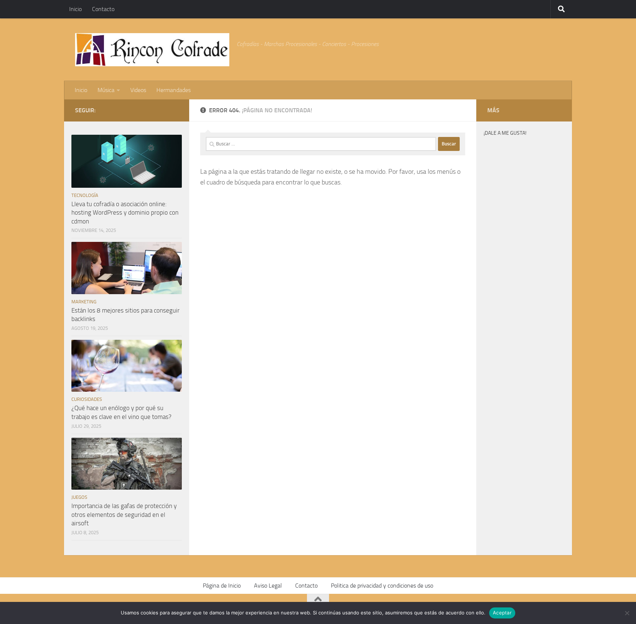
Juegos (79, 497)
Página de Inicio (222, 585)
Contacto (103, 9)
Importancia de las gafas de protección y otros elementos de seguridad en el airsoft (124, 514)
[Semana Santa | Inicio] (152, 49)
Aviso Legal (268, 585)
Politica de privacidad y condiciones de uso (382, 585)
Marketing (83, 301)
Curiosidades (86, 399)
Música (106, 90)
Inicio (75, 9)
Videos (138, 90)
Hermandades (173, 90)
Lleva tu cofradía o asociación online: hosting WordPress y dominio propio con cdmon (125, 212)
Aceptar (502, 613)
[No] (626, 613)
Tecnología (84, 195)
